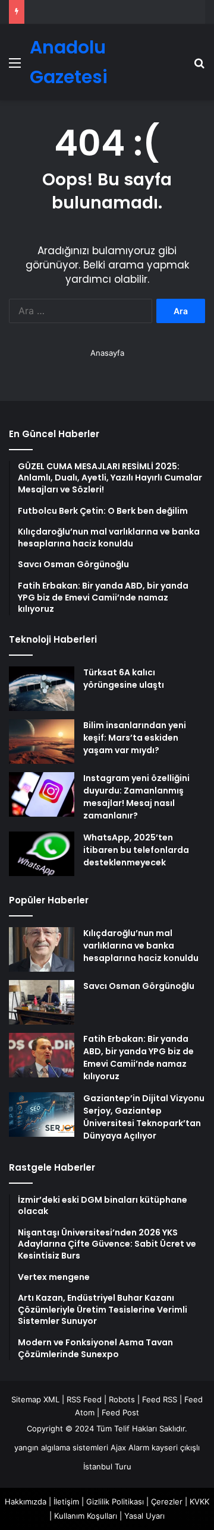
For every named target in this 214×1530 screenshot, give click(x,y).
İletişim (66, 1501)
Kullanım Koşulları (85, 1515)
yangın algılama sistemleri (61, 1447)
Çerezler (166, 1501)
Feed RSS (159, 1399)
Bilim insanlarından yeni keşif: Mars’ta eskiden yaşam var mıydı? (134, 737)
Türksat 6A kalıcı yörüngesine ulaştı (123, 678)
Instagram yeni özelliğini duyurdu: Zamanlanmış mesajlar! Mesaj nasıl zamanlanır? (136, 796)
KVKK (199, 1501)
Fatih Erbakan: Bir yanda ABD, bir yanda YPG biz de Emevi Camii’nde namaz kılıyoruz (138, 1057)
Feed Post (120, 1412)
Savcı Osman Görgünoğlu (138, 986)
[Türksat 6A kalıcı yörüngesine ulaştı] (41, 688)
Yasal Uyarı (144, 1515)
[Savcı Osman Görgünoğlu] (41, 1002)
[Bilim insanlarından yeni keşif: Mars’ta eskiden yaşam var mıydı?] (41, 741)
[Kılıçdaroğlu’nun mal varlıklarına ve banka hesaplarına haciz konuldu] (41, 949)
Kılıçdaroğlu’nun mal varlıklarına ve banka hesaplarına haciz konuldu (141, 945)
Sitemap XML (35, 1399)
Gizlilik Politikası (115, 1501)
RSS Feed (84, 1399)
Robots (122, 1399)
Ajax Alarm (130, 1447)
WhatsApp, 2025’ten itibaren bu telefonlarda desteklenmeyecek (136, 850)
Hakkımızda (25, 1501)
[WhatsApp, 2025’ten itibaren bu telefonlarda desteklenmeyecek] (41, 854)
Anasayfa (107, 353)
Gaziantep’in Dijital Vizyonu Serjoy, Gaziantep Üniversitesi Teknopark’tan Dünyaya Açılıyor (143, 1117)
